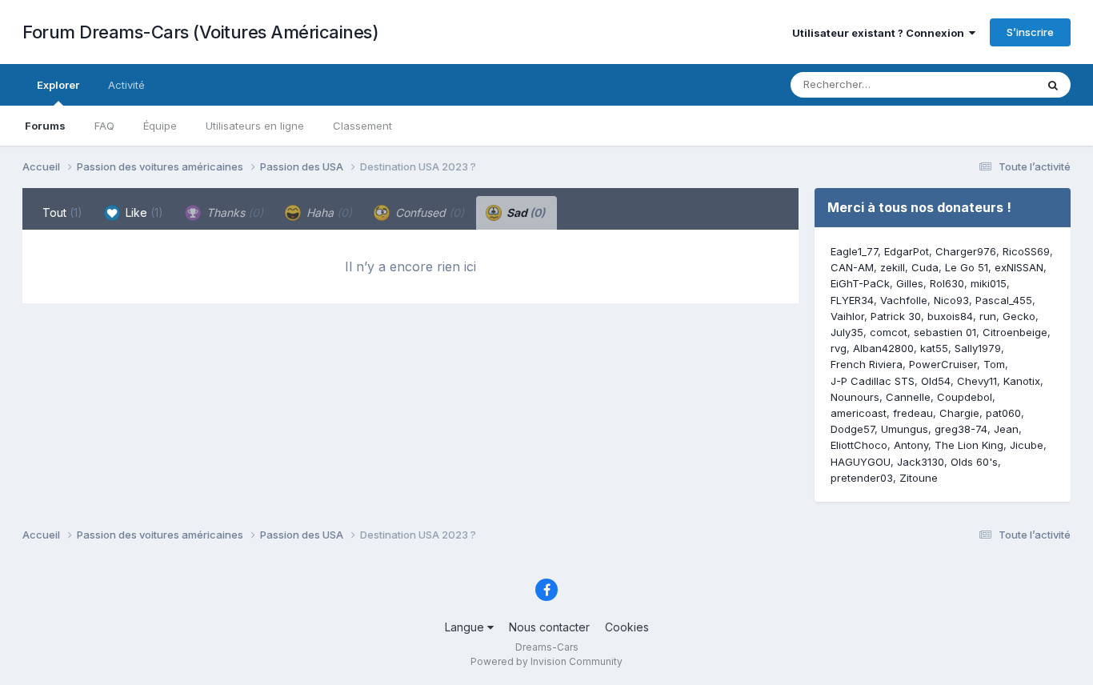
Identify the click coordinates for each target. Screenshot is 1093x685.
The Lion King (969, 445)
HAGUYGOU (861, 461)
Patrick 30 (896, 316)
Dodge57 (853, 429)
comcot (888, 332)
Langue (466, 627)
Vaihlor (847, 316)
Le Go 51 (966, 267)
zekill (892, 267)
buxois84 (950, 316)
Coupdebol (964, 397)
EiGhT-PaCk (860, 283)
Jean (1006, 429)
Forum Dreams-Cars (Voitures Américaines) (200, 32)
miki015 (989, 283)
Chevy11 (977, 381)
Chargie (959, 413)
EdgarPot (906, 251)
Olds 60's (974, 461)
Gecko (1019, 316)
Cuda (925, 267)
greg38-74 (961, 429)
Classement (362, 125)
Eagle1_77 (854, 251)
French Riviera (867, 364)
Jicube (1026, 445)
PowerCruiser (943, 364)
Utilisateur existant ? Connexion (880, 32)
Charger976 (965, 251)
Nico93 (951, 300)
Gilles (909, 283)
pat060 (1003, 413)
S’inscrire (1030, 32)
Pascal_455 (1003, 300)
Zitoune (918, 477)
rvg (839, 348)
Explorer (58, 84)
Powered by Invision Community (546, 661)
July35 (847, 332)
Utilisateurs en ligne (255, 125)
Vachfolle (903, 300)
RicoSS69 (1026, 251)
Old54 (936, 381)
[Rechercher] (1053, 85)
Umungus (904, 429)
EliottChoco (859, 445)
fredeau (913, 413)
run (987, 316)
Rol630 (947, 283)
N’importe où (983, 84)
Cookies (627, 627)
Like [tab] (142, 212)
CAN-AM (852, 267)
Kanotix (1021, 381)
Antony (911, 445)
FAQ (104, 125)
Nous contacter (549, 627)
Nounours (855, 397)
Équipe (160, 125)
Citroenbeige (1015, 332)
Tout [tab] (62, 212)
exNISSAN (1019, 267)
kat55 (934, 348)
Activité (126, 84)
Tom (994, 364)
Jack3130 (920, 461)
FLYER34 (852, 300)
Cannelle (908, 397)
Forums (45, 125)
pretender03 (862, 477)
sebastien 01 (945, 332)
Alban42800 (883, 348)
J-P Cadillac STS (873, 381)
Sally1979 (978, 348)
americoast (859, 413)
